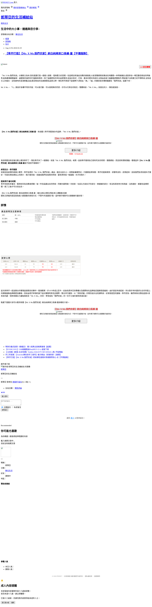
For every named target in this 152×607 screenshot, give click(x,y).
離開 (12, 602)
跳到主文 (4, 23)
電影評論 (18, 388)
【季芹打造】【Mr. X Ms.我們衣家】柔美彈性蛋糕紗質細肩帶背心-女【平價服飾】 (37, 357)
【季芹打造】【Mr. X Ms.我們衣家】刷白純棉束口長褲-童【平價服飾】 (47, 53)
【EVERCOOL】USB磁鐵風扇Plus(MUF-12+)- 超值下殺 (27, 349)
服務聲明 (97, 576)
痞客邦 (15, 382)
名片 (7, 44)
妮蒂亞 (3, 369)
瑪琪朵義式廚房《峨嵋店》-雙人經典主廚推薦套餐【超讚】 (28, 347)
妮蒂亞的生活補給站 (17, 17)
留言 (20, 382)
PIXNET (59, 576)
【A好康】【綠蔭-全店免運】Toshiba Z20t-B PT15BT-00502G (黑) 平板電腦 (34, 352)
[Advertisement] (20, 108)
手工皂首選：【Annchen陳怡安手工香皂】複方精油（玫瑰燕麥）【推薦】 (33, 355)
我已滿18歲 (5, 602)
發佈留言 (5, 410)
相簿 (7, 39)
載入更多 (5, 396)
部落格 (8, 41)
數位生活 (19, 34)
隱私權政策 (88, 576)
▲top (3, 392)
